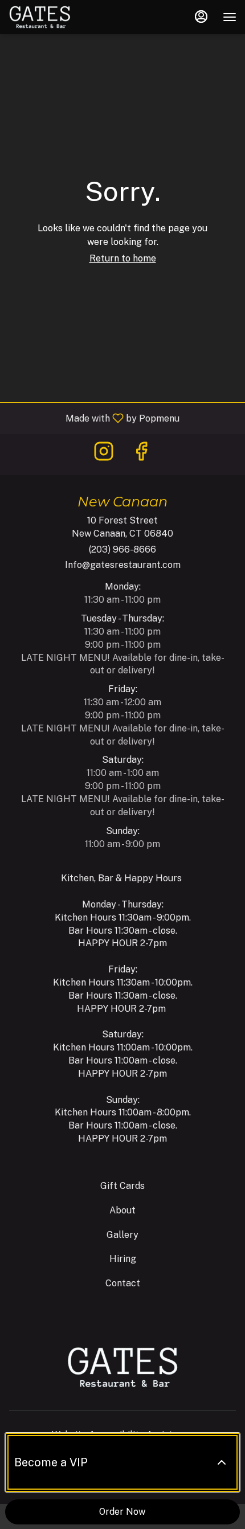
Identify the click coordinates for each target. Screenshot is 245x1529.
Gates (122, 1367)
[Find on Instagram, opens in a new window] (103, 454)
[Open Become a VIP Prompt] (221, 1462)
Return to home (122, 258)
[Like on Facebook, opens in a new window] (141, 454)
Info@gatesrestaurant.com (123, 564)
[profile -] (201, 16)
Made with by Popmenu (94, 418)
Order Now (122, 1511)
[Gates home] (60, 17)
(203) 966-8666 (122, 549)
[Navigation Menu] (229, 17)
